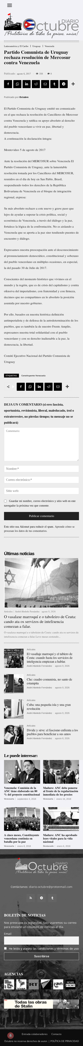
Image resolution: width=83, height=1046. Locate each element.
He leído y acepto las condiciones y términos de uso (44, 948)
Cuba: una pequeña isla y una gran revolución (49, 706)
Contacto (56, 1034)
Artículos (8, 612)
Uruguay (36, 46)
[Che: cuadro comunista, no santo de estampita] (14, 683)
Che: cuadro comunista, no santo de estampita (49, 681)
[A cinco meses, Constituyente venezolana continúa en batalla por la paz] (22, 819)
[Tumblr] (54, 84)
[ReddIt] (36, 84)
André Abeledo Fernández (27, 611)
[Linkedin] (27, 84)
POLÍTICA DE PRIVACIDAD (64, 1041)
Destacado (48, 846)
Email (7, 934)
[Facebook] (8, 84)
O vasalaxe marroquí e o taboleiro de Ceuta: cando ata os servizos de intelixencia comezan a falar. (40, 621)
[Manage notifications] (10, 1035)
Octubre (24, 97)
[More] (73, 84)
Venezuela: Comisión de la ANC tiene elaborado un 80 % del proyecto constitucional (22, 791)
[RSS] (31, 898)
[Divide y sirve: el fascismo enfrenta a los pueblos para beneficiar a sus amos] (14, 734)
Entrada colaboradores (35, 1034)
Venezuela (49, 46)
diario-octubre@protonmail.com (50, 887)
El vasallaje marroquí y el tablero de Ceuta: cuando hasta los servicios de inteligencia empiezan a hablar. (50, 657)
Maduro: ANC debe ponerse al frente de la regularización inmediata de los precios (60, 791)
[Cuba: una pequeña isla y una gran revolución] (14, 709)
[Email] (45, 84)
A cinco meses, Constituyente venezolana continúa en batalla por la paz (21, 838)
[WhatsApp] (17, 84)
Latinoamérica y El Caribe (16, 46)
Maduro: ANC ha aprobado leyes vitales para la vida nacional (60, 838)
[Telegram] (64, 84)
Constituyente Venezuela (33, 375)
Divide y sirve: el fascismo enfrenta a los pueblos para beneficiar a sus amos (52, 732)
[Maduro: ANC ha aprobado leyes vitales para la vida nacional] (61, 819)
